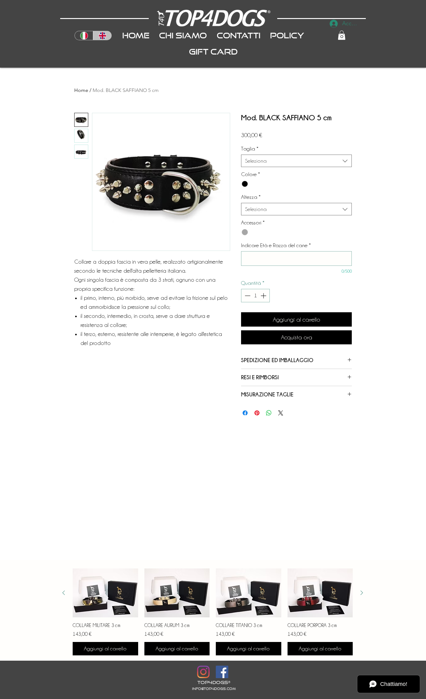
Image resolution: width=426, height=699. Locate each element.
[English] (102, 35)
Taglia (250, 148)
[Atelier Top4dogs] (203, 672)
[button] (342, 35)
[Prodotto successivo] (361, 592)
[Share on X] (280, 413)
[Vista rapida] (105, 592)
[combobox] (296, 161)
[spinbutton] (255, 295)
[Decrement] (247, 295)
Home (81, 90)
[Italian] (84, 35)
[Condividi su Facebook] (245, 413)
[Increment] (264, 295)
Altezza (251, 197)
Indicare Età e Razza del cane (276, 245)
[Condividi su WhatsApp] (269, 413)
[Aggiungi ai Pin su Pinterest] (257, 413)
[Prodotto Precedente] (63, 592)
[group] (212, 612)
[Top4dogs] (222, 672)
